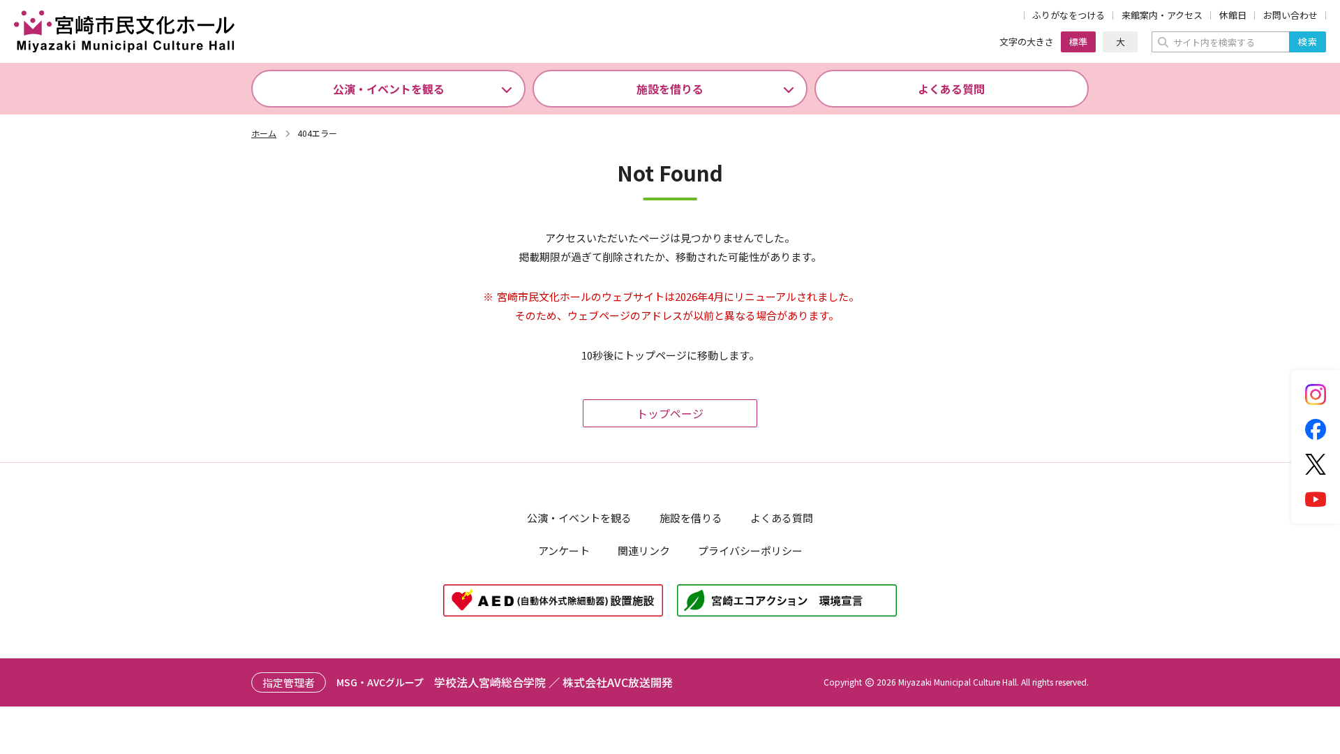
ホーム (263, 133)
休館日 (1232, 15)
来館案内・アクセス (1162, 15)
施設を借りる (670, 88)
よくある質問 (951, 88)
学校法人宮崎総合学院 (490, 682)
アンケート (564, 550)
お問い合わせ (1290, 15)
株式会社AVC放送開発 (618, 682)
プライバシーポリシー (750, 550)
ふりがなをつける (1068, 15)
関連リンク (644, 550)
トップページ (670, 413)
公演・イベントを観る (389, 88)
